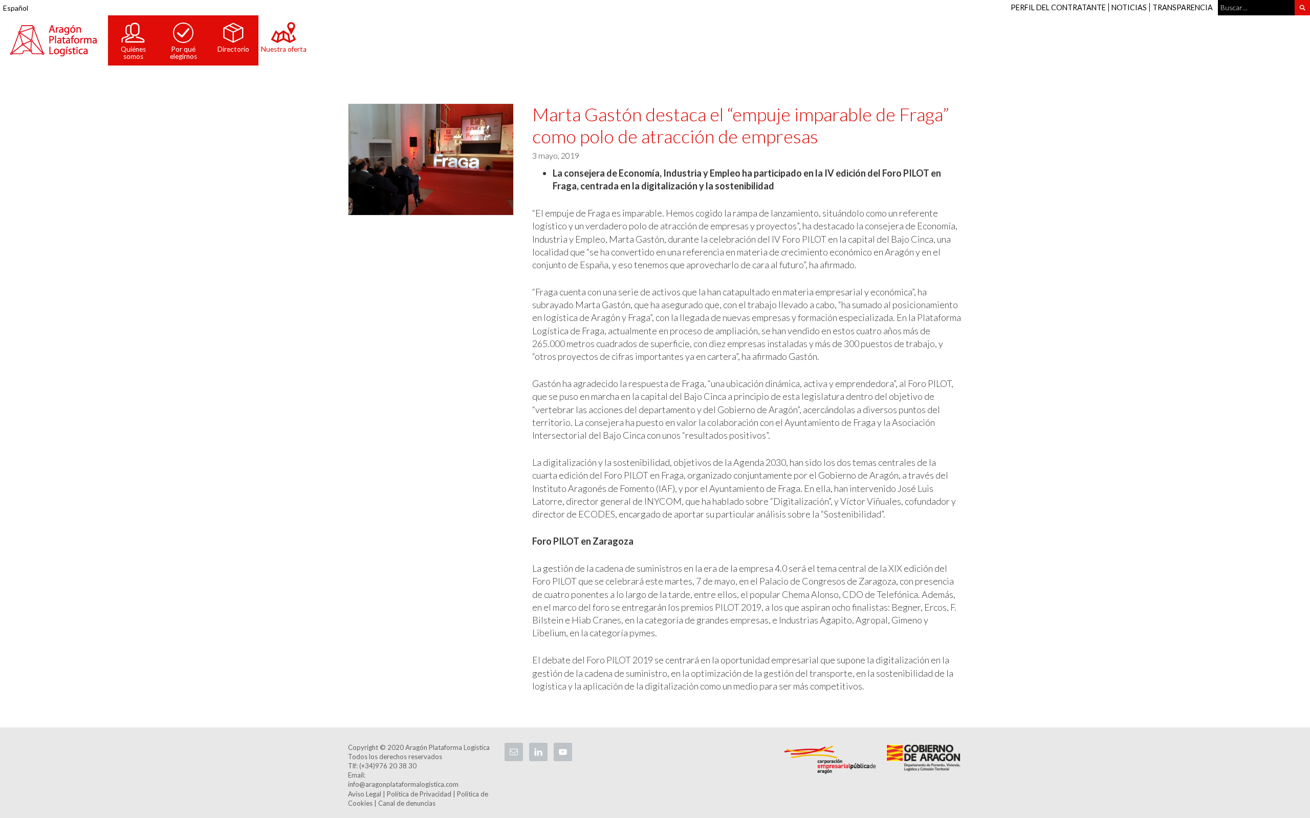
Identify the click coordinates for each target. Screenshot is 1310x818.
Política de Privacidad (419, 794)
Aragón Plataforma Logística (53, 40)
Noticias (1129, 7)
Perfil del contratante (1058, 7)
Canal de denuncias (406, 803)
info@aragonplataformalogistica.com (403, 784)
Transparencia (1182, 7)
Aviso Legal (364, 794)
